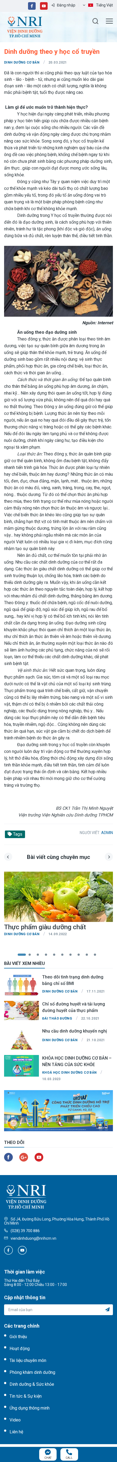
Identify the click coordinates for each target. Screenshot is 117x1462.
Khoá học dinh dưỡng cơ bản (69, 1072)
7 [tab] (73, 955)
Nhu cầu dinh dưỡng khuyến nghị (74, 1031)
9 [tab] (89, 955)
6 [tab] (65, 955)
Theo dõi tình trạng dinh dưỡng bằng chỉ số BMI (72, 980)
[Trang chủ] (24, 26)
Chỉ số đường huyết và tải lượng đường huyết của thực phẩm (73, 1007)
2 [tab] (32, 955)
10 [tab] (98, 955)
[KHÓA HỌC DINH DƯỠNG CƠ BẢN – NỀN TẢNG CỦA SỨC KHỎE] (21, 1066)
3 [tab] (40, 955)
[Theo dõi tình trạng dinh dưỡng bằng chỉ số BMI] (21, 984)
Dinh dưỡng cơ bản (21, 62)
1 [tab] (21, 955)
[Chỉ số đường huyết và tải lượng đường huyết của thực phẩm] (21, 1012)
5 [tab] (57, 955)
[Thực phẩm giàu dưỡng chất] (58, 898)
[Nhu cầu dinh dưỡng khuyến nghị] (21, 1039)
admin (107, 833)
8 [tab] (81, 955)
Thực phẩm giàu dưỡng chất (45, 927)
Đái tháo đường (57, 1018)
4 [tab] (49, 955)
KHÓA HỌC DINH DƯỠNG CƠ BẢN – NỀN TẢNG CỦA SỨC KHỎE (77, 1061)
